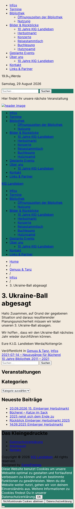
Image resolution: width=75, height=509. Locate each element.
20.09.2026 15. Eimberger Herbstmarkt (39, 408)
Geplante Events (22, 53)
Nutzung (24, 21)
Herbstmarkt (27, 33)
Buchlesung (26, 45)
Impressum (18, 446)
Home (14, 261)
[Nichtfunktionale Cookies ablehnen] (3, 506)
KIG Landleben (12, 184)
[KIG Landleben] (13, 106)
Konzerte (24, 37)
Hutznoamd (26, 49)
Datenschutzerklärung (26, 442)
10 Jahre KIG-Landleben (36, 29)
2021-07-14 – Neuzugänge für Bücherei (31, 355)
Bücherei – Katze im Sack (29, 412)
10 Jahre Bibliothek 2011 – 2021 (25, 359)
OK (39, 496)
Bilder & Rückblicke (24, 25)
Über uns (16, 57)
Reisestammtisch (30, 41)
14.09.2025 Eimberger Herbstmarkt (36, 424)
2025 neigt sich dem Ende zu (32, 416)
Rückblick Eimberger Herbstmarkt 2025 (40, 420)
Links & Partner (21, 69)
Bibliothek (17, 13)
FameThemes (31, 465)
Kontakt (15, 65)
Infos (13, 5)
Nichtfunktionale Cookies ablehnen (23, 501)
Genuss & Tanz (21, 269)
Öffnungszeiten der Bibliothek (40, 17)
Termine (16, 9)
